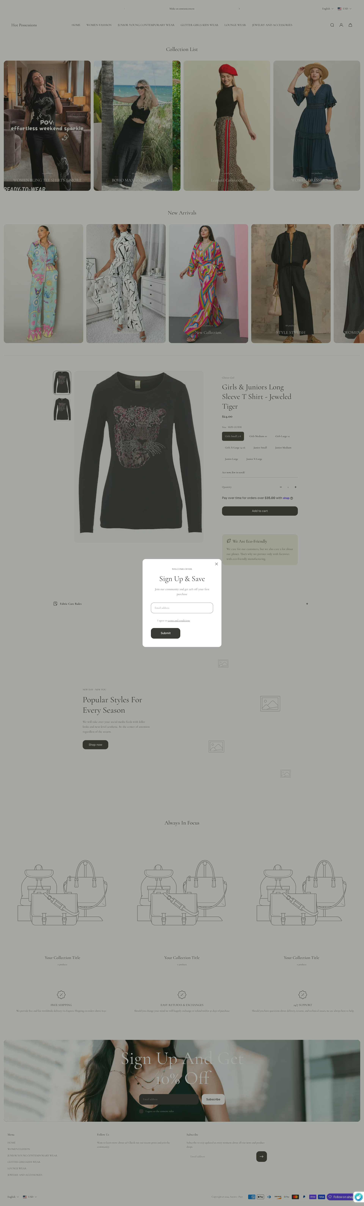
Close (198, 633)
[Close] (216, 564)
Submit (166, 633)
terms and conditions (179, 620)
